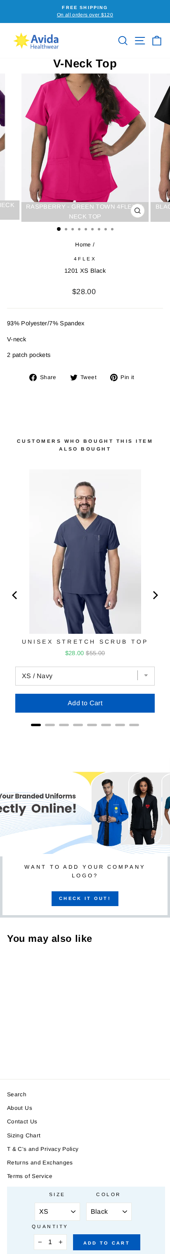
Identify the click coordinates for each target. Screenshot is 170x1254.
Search (16, 1094)
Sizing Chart (23, 1135)
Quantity (50, 1226)
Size (57, 1194)
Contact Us (22, 1121)
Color (108, 1194)
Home (83, 245)
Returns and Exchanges (40, 1163)
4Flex (85, 258)
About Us (19, 1108)
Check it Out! (85, 898)
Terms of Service (29, 1176)
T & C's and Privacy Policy (43, 1149)
